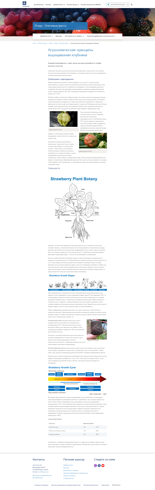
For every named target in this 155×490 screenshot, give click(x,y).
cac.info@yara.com (43, 472)
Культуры (59, 36)
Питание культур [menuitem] (72, 4)
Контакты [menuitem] (48, 4)
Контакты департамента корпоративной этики (65, 485)
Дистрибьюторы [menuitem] (39, 4)
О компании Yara (68, 478)
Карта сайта (105, 485)
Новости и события (69, 476)
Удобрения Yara (68, 465)
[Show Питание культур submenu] (78, 4)
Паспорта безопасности (91, 485)
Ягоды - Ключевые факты (61, 43)
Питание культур (42, 43)
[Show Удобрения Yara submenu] (64, 4)
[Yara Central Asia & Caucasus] (26, 4)
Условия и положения (41, 485)
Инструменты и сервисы (71, 470)
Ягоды (50, 43)
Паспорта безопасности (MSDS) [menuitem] (91, 4)
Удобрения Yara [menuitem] (58, 4)
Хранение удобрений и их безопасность (101, 36)
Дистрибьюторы (38, 477)
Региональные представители (42, 475)
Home (34, 43)
